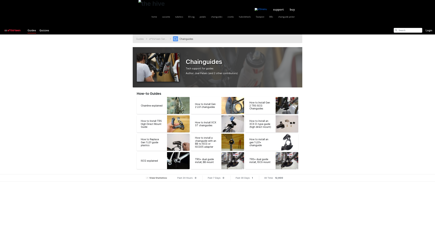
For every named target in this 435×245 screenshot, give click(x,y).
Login (429, 30)
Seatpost (260, 16)
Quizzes (44, 30)
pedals (203, 16)
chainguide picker (286, 16)
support (278, 9)
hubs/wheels (245, 16)
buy (292, 9)
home (154, 16)
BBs (271, 16)
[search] (396, 30)
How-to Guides (149, 94)
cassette (166, 16)
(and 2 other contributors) (223, 73)
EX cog (191, 16)
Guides (32, 30)
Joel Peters (201, 73)
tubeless (179, 16)
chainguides (216, 16)
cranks (231, 16)
